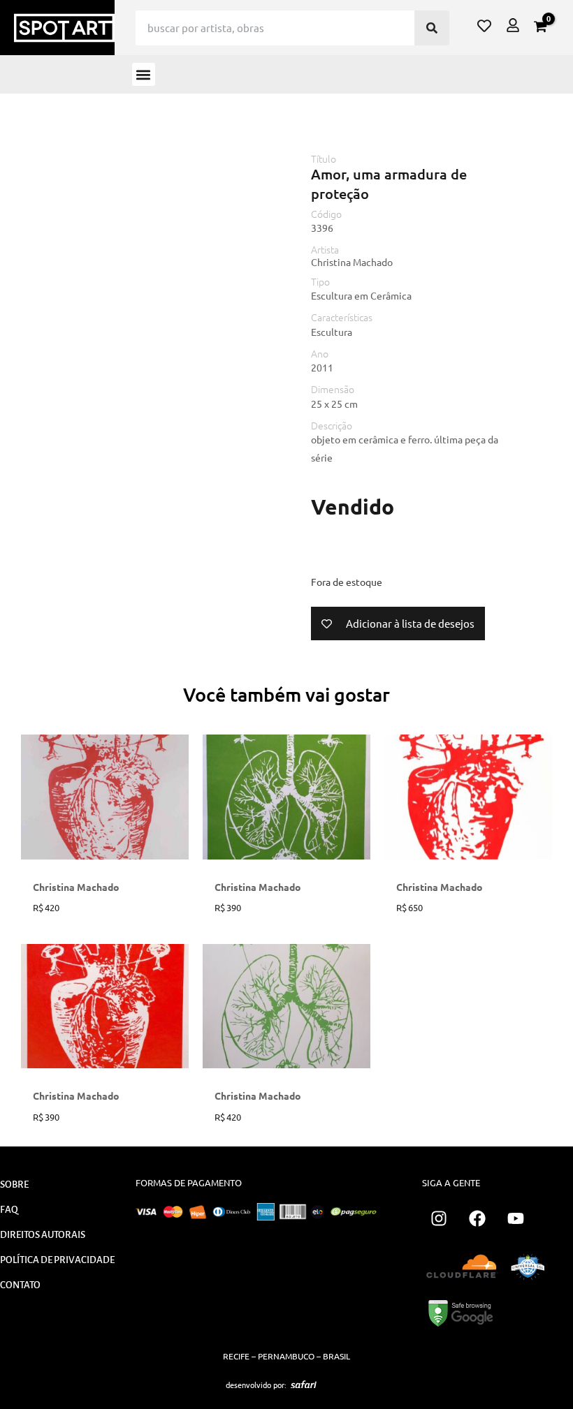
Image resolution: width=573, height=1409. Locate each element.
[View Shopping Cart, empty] (540, 27)
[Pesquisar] (431, 27)
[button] (143, 74)
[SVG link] (304, 1384)
